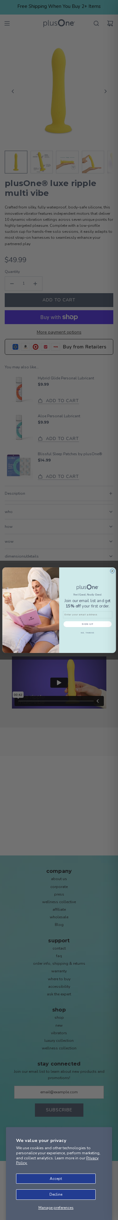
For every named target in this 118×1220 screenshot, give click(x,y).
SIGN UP (87, 624)
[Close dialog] (112, 571)
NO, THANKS (87, 633)
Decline (55, 1194)
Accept (56, 1178)
